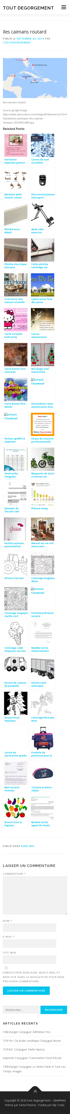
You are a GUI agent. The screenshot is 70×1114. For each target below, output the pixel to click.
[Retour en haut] (35, 1091)
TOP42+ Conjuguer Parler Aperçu (24, 1049)
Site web (9, 952)
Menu (63, 7)
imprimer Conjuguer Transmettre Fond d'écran (32, 1058)
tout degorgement (28, 7)
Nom (7, 921)
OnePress (59, 1100)
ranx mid (27, 846)
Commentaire (14, 873)
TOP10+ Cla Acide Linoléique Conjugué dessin (32, 1040)
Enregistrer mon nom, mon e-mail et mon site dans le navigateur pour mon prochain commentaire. (33, 977)
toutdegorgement (17, 42)
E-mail (9, 936)
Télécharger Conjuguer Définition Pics (27, 1032)
